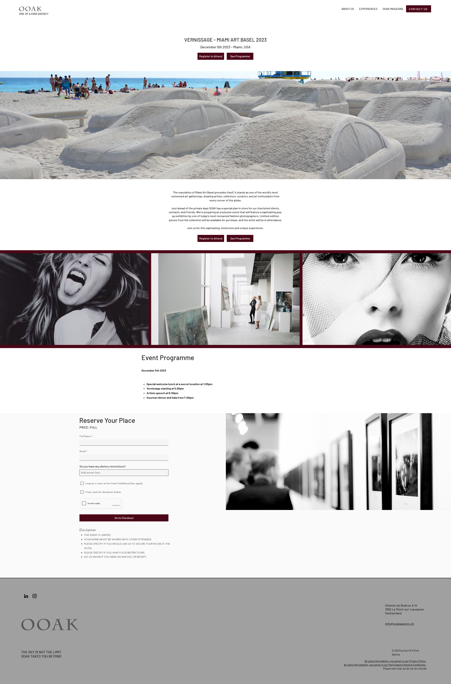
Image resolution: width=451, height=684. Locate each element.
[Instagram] (34, 596)
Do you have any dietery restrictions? (103, 466)
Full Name (85, 436)
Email (82, 451)
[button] (74, 299)
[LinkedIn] (26, 596)
